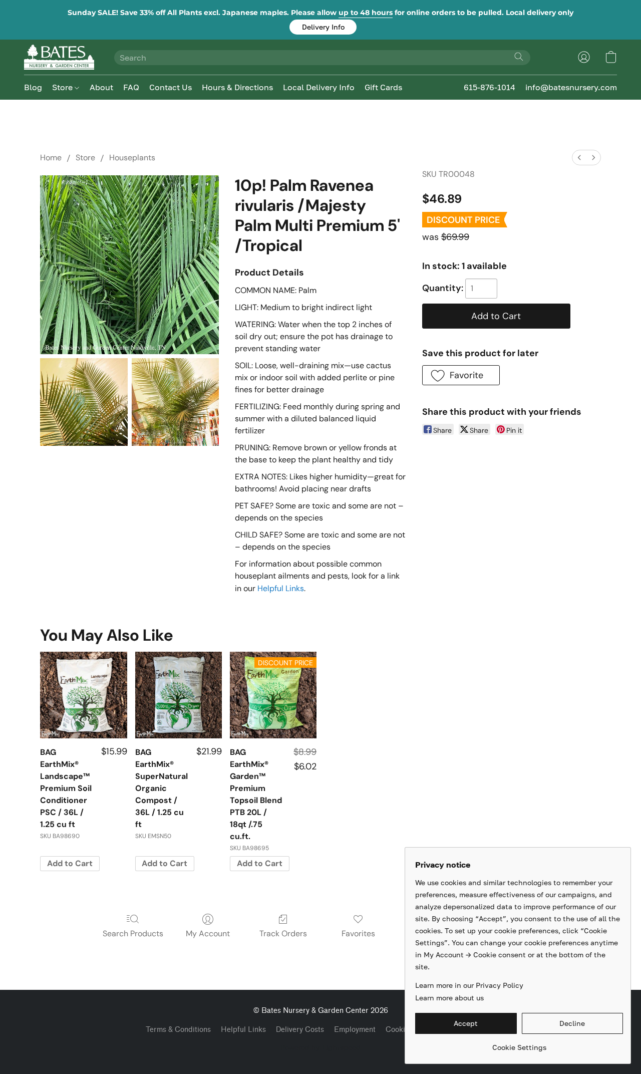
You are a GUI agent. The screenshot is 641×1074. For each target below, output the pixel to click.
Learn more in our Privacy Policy (469, 985)
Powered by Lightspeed (320, 1047)
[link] (519, 1043)
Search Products (133, 933)
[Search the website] (518, 57)
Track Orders (283, 933)
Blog (33, 87)
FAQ (131, 87)
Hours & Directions (237, 87)
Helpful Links (280, 588)
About (101, 87)
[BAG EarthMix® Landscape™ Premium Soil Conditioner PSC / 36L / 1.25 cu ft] (83, 695)
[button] (323, 27)
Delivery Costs (300, 1029)
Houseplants (132, 157)
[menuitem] (579, 157)
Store (63, 87)
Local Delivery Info (319, 87)
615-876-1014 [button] (489, 87)
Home (51, 157)
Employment (355, 1029)
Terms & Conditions (178, 1029)
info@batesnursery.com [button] (571, 87)
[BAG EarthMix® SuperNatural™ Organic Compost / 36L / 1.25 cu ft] (178, 695)
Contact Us (170, 87)
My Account (208, 933)
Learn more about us (449, 997)
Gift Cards (383, 87)
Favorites (358, 933)
